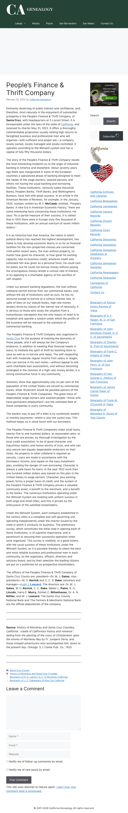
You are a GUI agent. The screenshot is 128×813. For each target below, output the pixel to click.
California (67, 124)
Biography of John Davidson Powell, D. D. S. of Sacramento (104, 332)
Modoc (36, 23)
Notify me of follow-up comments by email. (36, 761)
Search (94, 115)
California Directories (103, 239)
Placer (49, 23)
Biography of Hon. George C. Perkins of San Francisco (103, 377)
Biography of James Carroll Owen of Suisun (102, 391)
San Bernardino (67, 23)
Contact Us (107, 23)
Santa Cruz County (20, 670)
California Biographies (104, 201)
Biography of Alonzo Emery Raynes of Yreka (102, 306)
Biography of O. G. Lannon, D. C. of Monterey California (39, 677)
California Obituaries (103, 277)
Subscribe (109, 136)
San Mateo (88, 23)
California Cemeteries (103, 206)
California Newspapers (104, 272)
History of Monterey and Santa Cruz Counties (34, 673)
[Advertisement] (64, 51)
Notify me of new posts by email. (29, 769)
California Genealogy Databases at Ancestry (103, 254)
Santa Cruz (13, 338)
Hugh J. (30, 584)
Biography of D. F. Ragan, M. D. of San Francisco (102, 319)
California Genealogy (103, 244)
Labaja (18, 23)
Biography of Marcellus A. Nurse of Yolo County (103, 413)
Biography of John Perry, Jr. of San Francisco (101, 364)
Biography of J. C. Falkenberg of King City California (37, 680)
